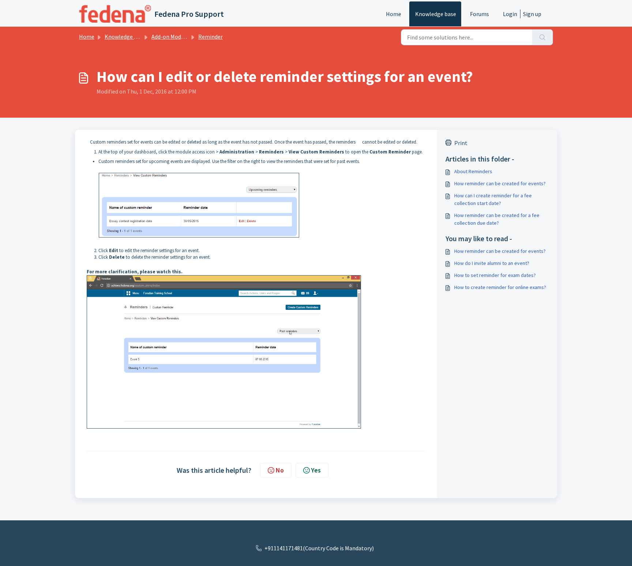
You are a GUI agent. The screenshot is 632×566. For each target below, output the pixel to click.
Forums (479, 14)
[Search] (542, 37)
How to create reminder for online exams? (500, 287)
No (280, 470)
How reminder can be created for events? (500, 183)
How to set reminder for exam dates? (495, 275)
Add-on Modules (171, 36)
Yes (316, 470)
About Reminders (473, 171)
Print (460, 143)
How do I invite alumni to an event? (491, 263)
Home (393, 14)
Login (510, 14)
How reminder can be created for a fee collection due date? (496, 219)
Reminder (210, 36)
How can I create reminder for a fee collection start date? (493, 199)
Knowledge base (435, 14)
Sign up (532, 14)
